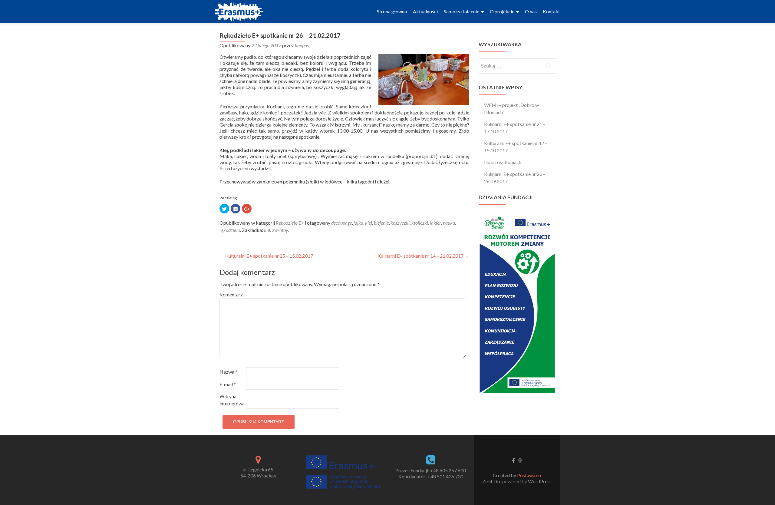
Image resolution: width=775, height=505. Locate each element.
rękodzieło (229, 230)
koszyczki (400, 223)
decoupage (341, 223)
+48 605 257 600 (448, 470)
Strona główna (392, 11)
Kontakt (551, 11)
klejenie (381, 223)
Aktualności (425, 11)
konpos (302, 45)
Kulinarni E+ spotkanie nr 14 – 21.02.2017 (423, 256)
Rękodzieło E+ (290, 223)
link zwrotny (276, 230)
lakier (435, 223)
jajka (358, 223)
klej (368, 223)
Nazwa (228, 372)
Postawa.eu (529, 475)
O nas (531, 11)
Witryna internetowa (232, 399)
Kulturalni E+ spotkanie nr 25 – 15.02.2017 (266, 256)
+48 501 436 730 (445, 476)
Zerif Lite (492, 481)
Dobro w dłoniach (502, 162)
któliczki (419, 223)
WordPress (539, 481)
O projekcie (503, 11)
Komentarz (231, 294)
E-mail (227, 384)
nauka (449, 223)
